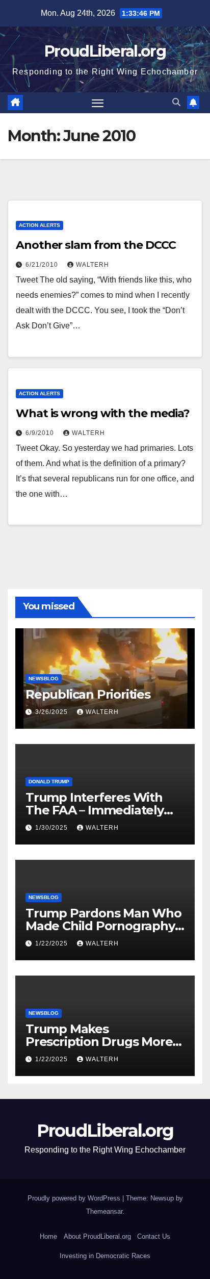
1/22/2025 (52, 943)
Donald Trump (49, 781)
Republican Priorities (87, 694)
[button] (176, 102)
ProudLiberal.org (105, 51)
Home (48, 1236)
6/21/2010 (42, 264)
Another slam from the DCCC (95, 245)
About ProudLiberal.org (97, 1236)
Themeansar (104, 1211)
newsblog (44, 678)
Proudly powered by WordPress (75, 1198)
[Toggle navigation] (98, 103)
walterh (92, 264)
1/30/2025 (52, 827)
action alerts (39, 225)
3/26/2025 (52, 711)
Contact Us (153, 1236)
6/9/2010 (40, 433)
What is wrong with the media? (103, 413)
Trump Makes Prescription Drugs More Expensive (98, 1041)
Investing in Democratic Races (105, 1256)
